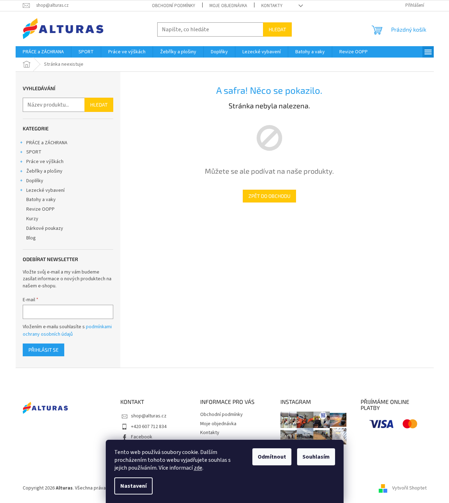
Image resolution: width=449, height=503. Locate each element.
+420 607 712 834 (148, 426)
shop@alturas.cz (148, 416)
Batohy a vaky (41, 199)
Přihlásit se (43, 350)
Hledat (277, 29)
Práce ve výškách (45, 161)
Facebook (141, 436)
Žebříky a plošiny (44, 171)
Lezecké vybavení (45, 190)
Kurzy (32, 218)
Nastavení (133, 486)
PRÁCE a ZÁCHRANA (46, 142)
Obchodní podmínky (173, 5)
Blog (31, 238)
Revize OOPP (40, 209)
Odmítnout (272, 457)
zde (198, 468)
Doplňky (34, 180)
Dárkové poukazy (44, 228)
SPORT (34, 152)
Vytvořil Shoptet (409, 488)
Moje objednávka (228, 5)
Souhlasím (316, 457)
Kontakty (272, 5)
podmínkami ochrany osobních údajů (67, 330)
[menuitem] (43, 52)
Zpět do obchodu (269, 196)
